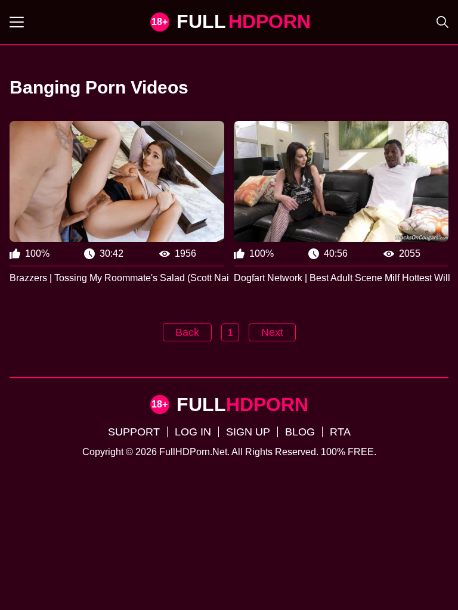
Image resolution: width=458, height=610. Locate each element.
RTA (340, 432)
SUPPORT (134, 432)
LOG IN (193, 432)
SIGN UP (248, 432)
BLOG (300, 432)
